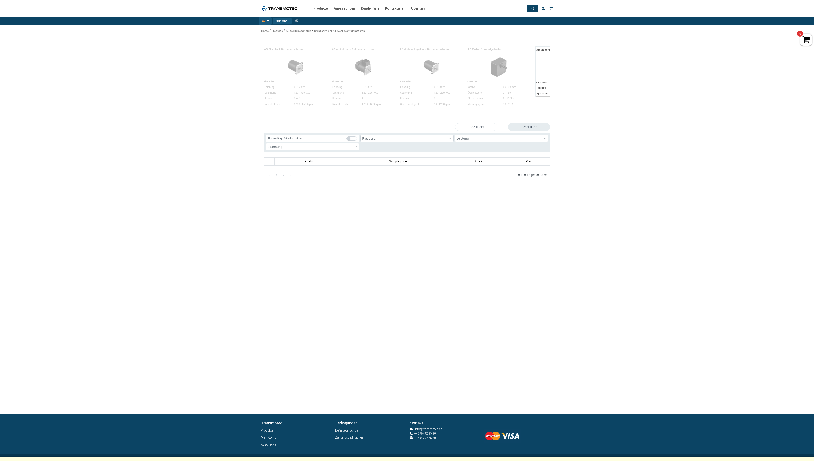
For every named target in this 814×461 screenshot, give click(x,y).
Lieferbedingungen (347, 430)
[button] (265, 21)
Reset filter (529, 127)
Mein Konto (268, 437)
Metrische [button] (281, 20)
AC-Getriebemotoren (298, 30)
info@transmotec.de (428, 429)
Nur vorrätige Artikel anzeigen (285, 138)
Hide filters (476, 127)
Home (265, 30)
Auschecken (269, 444)
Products (277, 30)
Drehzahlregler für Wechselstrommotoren (339, 30)
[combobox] (407, 138)
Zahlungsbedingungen (350, 437)
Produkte (267, 430)
